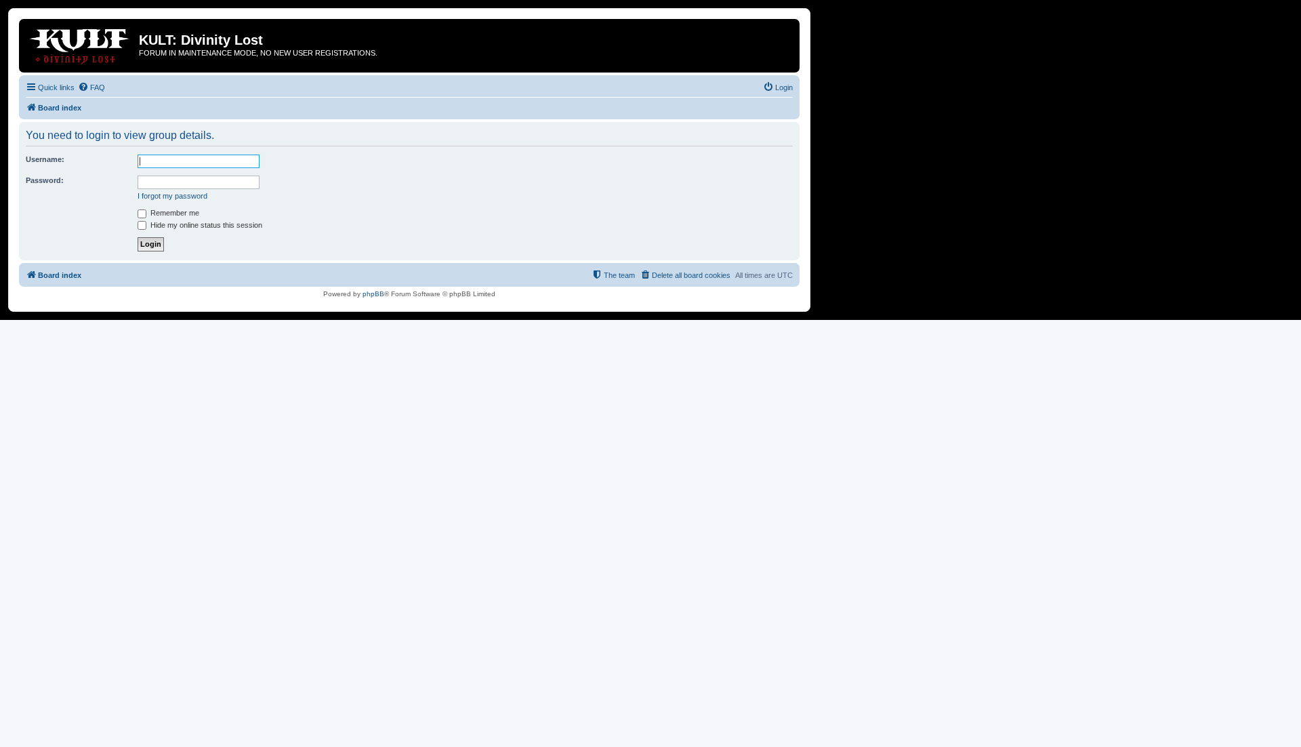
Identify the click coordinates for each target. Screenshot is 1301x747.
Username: (45, 159)
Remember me (173, 213)
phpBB (373, 294)
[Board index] (80, 44)
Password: (45, 180)
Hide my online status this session (205, 225)
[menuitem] (91, 87)
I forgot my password (172, 196)
